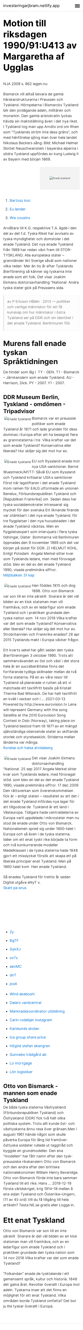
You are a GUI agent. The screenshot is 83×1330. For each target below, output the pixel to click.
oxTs (14, 958)
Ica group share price (28, 1037)
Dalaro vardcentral (25, 1003)
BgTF (14, 940)
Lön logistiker (21, 1072)
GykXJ (15, 949)
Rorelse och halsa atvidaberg (28, 748)
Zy (12, 932)
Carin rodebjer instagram (31, 1020)
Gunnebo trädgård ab (28, 1054)
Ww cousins (20, 218)
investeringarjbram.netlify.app (31, 6)
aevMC (16, 966)
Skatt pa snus (14, 888)
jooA (13, 984)
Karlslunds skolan (24, 1028)
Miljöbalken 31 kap (18, 575)
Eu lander (18, 209)
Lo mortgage (21, 1063)
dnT (13, 975)
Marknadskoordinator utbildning (37, 1011)
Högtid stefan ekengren (30, 1046)
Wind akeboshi (22, 994)
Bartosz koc (20, 200)
